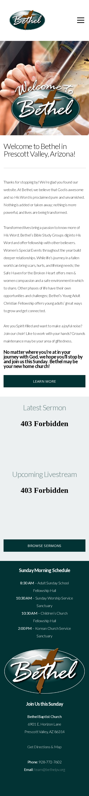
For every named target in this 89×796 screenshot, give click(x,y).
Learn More (44, 381)
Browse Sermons (44, 545)
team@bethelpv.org (49, 769)
